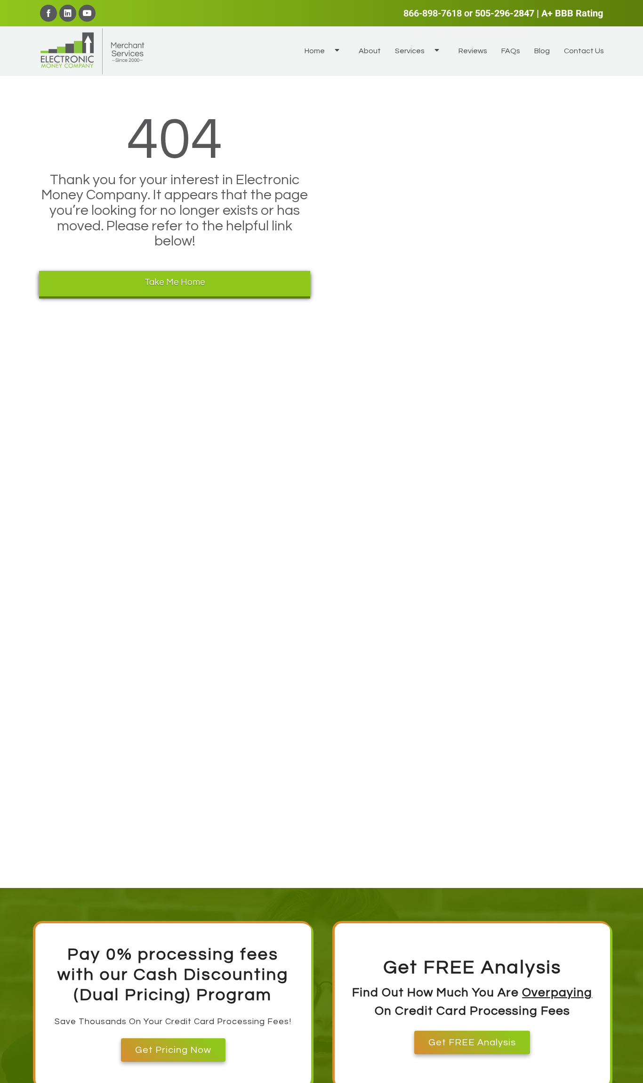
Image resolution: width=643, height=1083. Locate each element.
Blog (542, 51)
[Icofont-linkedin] (67, 13)
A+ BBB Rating (572, 13)
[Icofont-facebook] (48, 13)
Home (315, 51)
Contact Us (584, 51)
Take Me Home (175, 282)
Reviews (472, 51)
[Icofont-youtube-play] (87, 13)
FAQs (510, 51)
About (370, 51)
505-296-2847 (504, 13)
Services (410, 51)
